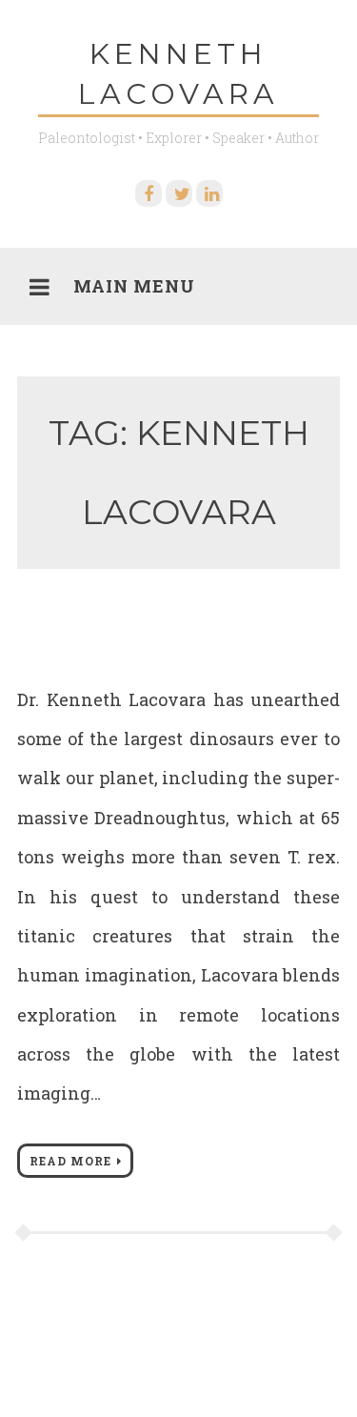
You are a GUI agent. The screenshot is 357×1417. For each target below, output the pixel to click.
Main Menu (134, 285)
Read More (70, 1160)
